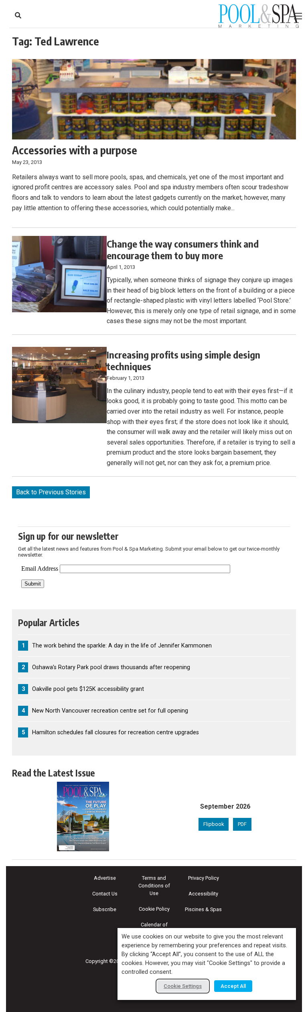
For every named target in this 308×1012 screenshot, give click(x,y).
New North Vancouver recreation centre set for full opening (110, 710)
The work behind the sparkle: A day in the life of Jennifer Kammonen (122, 645)
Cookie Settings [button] (183, 986)
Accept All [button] (233, 986)
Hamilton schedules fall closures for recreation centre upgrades (115, 732)
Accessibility (203, 894)
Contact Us (105, 894)
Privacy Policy (203, 878)
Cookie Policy (154, 909)
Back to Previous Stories (51, 492)
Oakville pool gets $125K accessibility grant (88, 689)
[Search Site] (18, 15)
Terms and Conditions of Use (154, 885)
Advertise (105, 878)
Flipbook (213, 824)
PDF (242, 824)
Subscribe (104, 909)
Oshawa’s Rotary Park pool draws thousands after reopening (111, 667)
